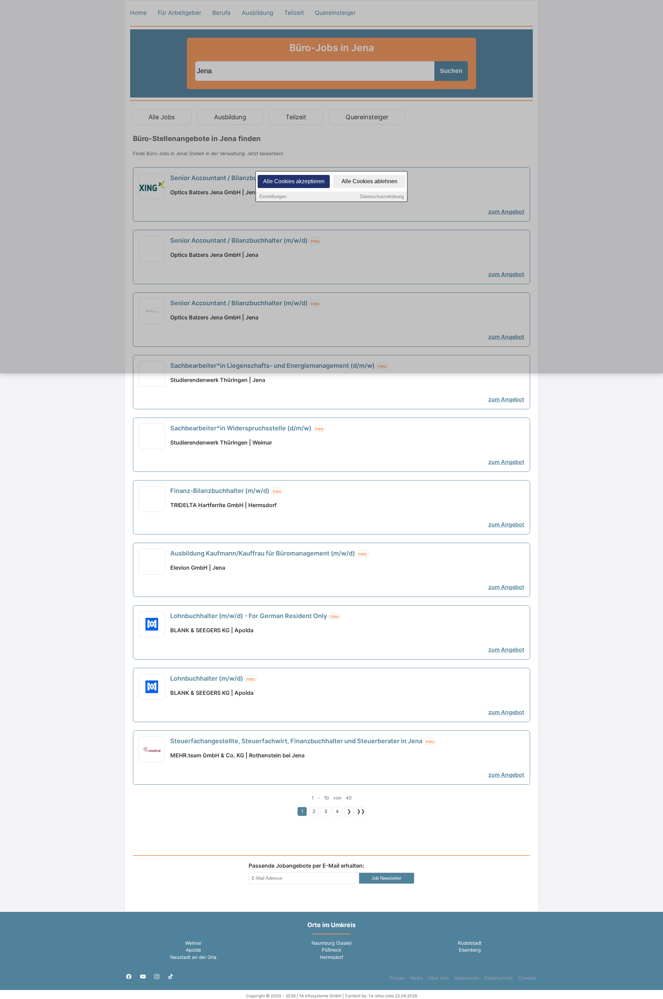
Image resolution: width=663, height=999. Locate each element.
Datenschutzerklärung (382, 196)
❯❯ (361, 811)
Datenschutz (498, 978)
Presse (397, 978)
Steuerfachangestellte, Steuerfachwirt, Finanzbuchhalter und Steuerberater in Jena (302, 741)
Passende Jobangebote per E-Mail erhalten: (306, 865)
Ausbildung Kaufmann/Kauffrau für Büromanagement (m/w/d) (268, 553)
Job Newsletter (386, 878)
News (416, 978)
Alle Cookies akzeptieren (294, 181)
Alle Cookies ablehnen (369, 181)
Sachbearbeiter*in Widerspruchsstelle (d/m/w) (247, 428)
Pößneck (331, 950)
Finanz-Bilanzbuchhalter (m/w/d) (225, 490)
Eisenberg (470, 950)
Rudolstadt (470, 943)
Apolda (193, 950)
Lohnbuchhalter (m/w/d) (212, 678)
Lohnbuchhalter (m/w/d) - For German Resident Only (254, 615)
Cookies (527, 978)
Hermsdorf (331, 957)
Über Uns (438, 978)
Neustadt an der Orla (193, 957)
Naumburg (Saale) (331, 943)
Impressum (466, 978)
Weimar (193, 943)
